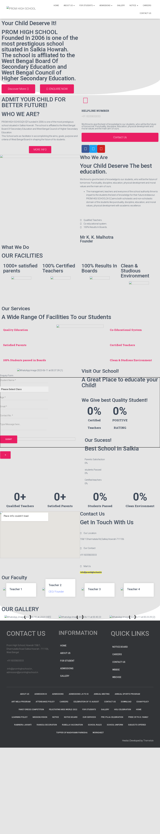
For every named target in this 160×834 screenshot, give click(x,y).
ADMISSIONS (105, 5)
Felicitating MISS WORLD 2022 (63, 709)
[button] (18, 88)
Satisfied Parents (14, 345)
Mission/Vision (40, 717)
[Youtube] (101, 149)
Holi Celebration (122, 709)
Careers (117, 654)
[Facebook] (85, 149)
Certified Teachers (122, 345)
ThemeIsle (148, 740)
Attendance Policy (45, 702)
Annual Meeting (102, 694)
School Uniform (115, 725)
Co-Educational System (126, 330)
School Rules (95, 725)
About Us (68, 5)
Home (56, 5)
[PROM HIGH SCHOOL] (21, 9)
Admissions (66, 668)
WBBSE (116, 669)
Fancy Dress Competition (31, 709)
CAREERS (147, 5)
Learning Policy (20, 717)
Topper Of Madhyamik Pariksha (72, 733)
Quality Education (15, 330)
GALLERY (121, 5)
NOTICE (133, 5)
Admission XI (40, 694)
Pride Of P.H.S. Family (138, 717)
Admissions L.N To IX (79, 694)
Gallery (64, 676)
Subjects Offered (137, 725)
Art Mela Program (20, 702)
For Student (67, 661)
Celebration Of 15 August (86, 702)
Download (126, 702)
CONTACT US (145, 13)
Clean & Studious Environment (131, 360)
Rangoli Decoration (47, 725)
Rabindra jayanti (23, 725)
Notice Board (120, 647)
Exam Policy (143, 702)
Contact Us (118, 662)
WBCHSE (116, 677)
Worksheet (98, 733)
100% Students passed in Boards (24, 360)
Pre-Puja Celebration (112, 717)
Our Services (89, 717)
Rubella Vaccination (72, 725)
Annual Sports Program (127, 694)
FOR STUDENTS (86, 5)
